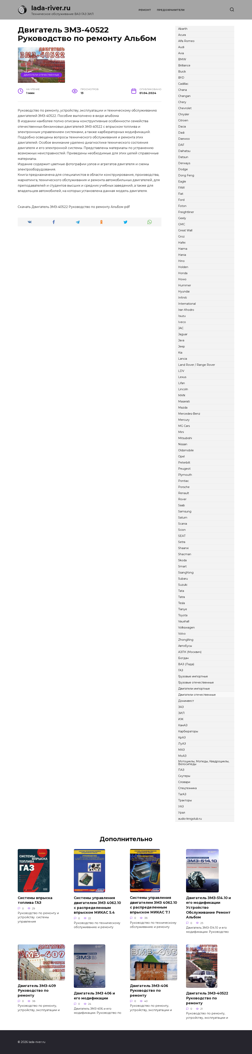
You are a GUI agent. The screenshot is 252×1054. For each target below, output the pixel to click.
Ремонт (145, 9)
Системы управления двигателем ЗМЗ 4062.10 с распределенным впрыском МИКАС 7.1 (153, 905)
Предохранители (170, 9)
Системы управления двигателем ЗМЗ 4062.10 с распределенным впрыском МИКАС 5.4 (97, 905)
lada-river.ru (50, 8)
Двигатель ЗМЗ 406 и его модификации (94, 995)
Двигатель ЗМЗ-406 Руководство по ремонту (149, 990)
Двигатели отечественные (41, 75)
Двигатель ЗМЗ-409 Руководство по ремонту (37, 990)
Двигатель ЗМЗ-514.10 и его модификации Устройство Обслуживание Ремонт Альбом (208, 907)
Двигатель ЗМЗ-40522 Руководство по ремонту (207, 998)
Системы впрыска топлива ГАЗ (35, 900)
